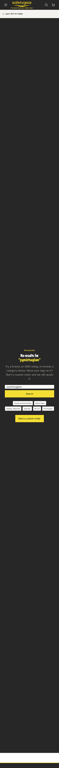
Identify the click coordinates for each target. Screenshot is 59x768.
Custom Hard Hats (22, 403)
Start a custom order (29, 418)
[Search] (46, 5)
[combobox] (29, 387)
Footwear (48, 408)
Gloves (27, 408)
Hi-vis (37, 408)
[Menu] (5, 5)
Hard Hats (40, 403)
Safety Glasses (13, 408)
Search (29, 393)
